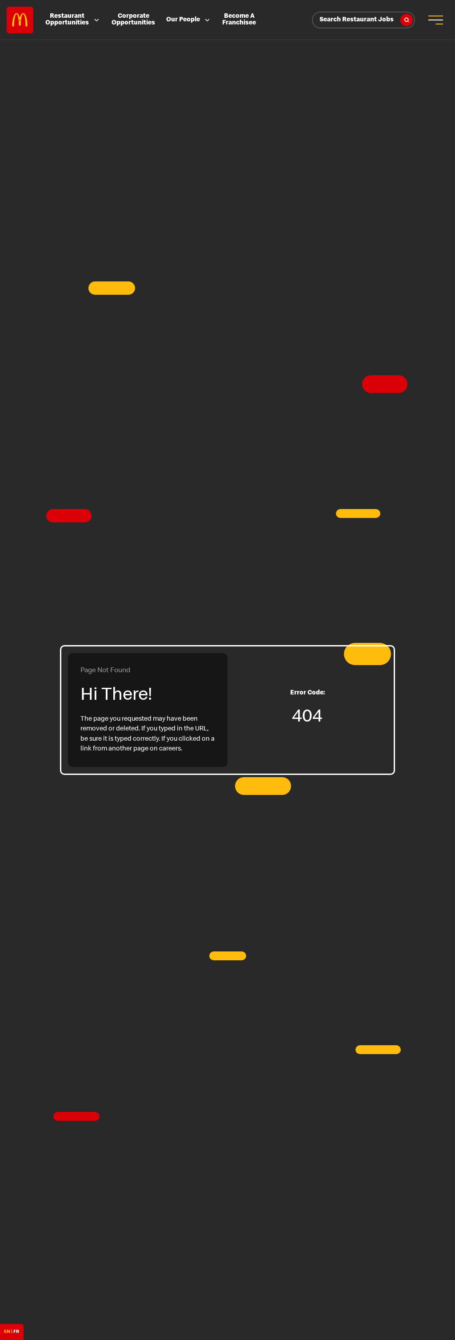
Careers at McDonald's (20, 20)
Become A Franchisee (239, 20)
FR (16, 1331)
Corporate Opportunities (133, 20)
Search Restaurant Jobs (356, 20)
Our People (183, 20)
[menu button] (435, 20)
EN (7, 1331)
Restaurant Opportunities (67, 20)
